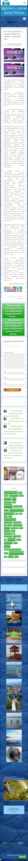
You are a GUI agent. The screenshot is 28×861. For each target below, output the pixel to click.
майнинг (21, 528)
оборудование (17, 536)
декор (20, 513)
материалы (7, 530)
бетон (14, 502)
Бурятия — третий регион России (14, 10)
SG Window (22, 857)
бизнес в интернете (17, 506)
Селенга (21, 495)
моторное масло (8, 533)
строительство (16, 552)
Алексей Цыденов (10, 492)
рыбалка (6, 553)
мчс (14, 533)
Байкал (20, 492)
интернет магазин (17, 525)
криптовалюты (14, 528)
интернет (9, 525)
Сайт (5, 383)
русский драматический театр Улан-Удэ (12, 549)
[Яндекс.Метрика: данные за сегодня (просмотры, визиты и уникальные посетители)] (5, 860)
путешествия (8, 543)
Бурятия (6, 495)
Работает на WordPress (14, 855)
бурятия (6, 510)
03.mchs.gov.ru (20, 284)
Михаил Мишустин (13, 495)
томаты (5, 556)
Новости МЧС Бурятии (14, 44)
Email (5, 377)
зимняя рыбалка (17, 522)
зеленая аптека (8, 522)
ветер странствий (16, 510)
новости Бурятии (8, 536)
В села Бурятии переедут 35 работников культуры (14, 421)
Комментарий (8, 352)
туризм (10, 556)
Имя (5, 371)
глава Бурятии (9, 513)
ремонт (7, 546)
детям (5, 516)
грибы (16, 513)
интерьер (7, 528)
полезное (11, 539)
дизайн (10, 516)
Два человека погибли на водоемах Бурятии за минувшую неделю (14, 445)
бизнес (8, 505)
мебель (13, 530)
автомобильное (8, 502)
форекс (16, 556)
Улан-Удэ (7, 499)
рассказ (15, 542)
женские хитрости (10, 519)
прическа (18, 539)
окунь (5, 539)
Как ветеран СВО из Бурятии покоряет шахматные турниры (13, 413)
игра (5, 525)
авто (14, 498)
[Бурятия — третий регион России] (6, 4)
